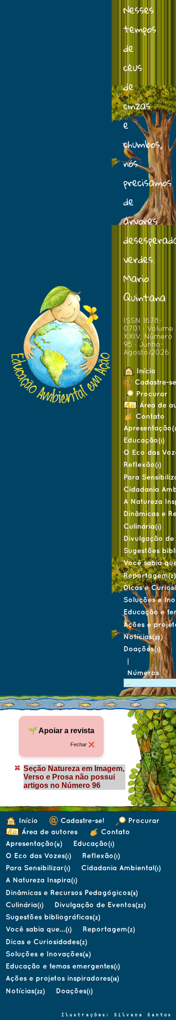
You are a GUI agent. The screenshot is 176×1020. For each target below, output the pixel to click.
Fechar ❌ (82, 744)
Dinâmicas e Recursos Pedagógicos (72, 892)
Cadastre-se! (81, 820)
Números (144, 673)
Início (145, 371)
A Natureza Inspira (41, 880)
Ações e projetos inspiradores (62, 978)
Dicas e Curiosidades (46, 942)
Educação (143, 440)
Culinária (142, 526)
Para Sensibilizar (38, 868)
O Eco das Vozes (38, 856)
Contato (149, 416)
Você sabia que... (38, 929)
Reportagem (109, 929)
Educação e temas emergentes (63, 966)
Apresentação (34, 843)
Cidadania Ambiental (121, 868)
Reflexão (142, 464)
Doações (141, 649)
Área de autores (48, 832)
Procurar (143, 820)
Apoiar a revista (66, 731)
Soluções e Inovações (48, 954)
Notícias (142, 637)
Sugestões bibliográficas (53, 917)
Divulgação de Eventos (99, 905)
